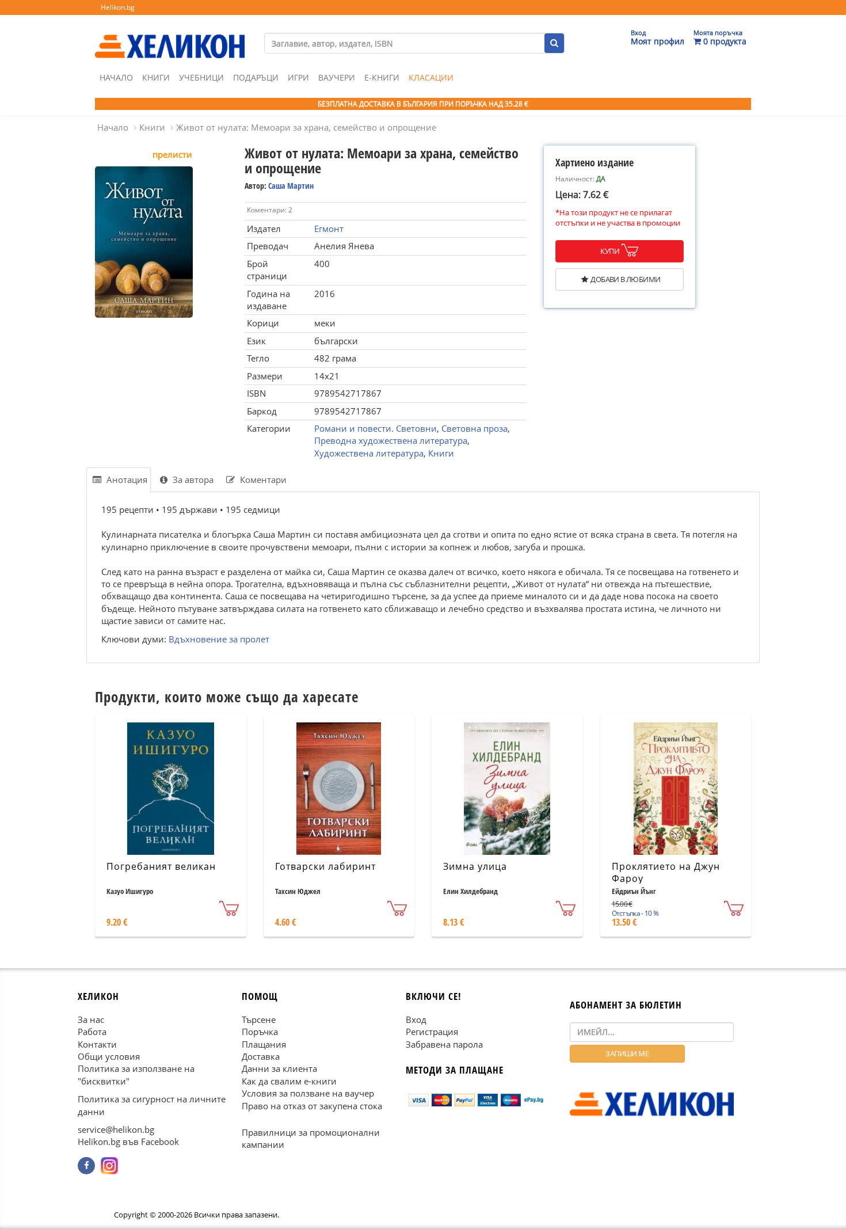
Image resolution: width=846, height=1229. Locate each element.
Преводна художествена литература (390, 440)
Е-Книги (381, 77)
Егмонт (329, 228)
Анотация (125, 479)
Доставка (261, 1056)
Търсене (259, 1019)
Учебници (201, 77)
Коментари (262, 479)
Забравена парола (444, 1043)
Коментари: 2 (269, 210)
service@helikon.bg (116, 1129)
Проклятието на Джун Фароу (666, 872)
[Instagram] (109, 1165)
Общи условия (109, 1056)
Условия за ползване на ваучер (308, 1093)
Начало (116, 77)
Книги (156, 77)
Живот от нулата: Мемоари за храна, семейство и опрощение (306, 127)
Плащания (264, 1043)
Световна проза (474, 428)
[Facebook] (86, 1165)
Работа (92, 1031)
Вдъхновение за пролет (219, 639)
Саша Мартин (291, 185)
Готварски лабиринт (325, 866)
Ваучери (336, 77)
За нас (91, 1019)
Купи (609, 251)
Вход (416, 1019)
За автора (192, 479)
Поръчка (260, 1031)
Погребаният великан (161, 866)
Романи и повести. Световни (375, 428)
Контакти (97, 1043)
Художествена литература (369, 453)
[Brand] (169, 35)
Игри (298, 77)
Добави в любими (625, 279)
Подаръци (256, 77)
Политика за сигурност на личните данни (152, 1105)
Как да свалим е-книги (289, 1081)
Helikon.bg (118, 7)
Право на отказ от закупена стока (312, 1105)
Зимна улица (475, 866)
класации (431, 77)
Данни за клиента (279, 1068)
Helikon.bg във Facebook (128, 1141)
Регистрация (432, 1031)
